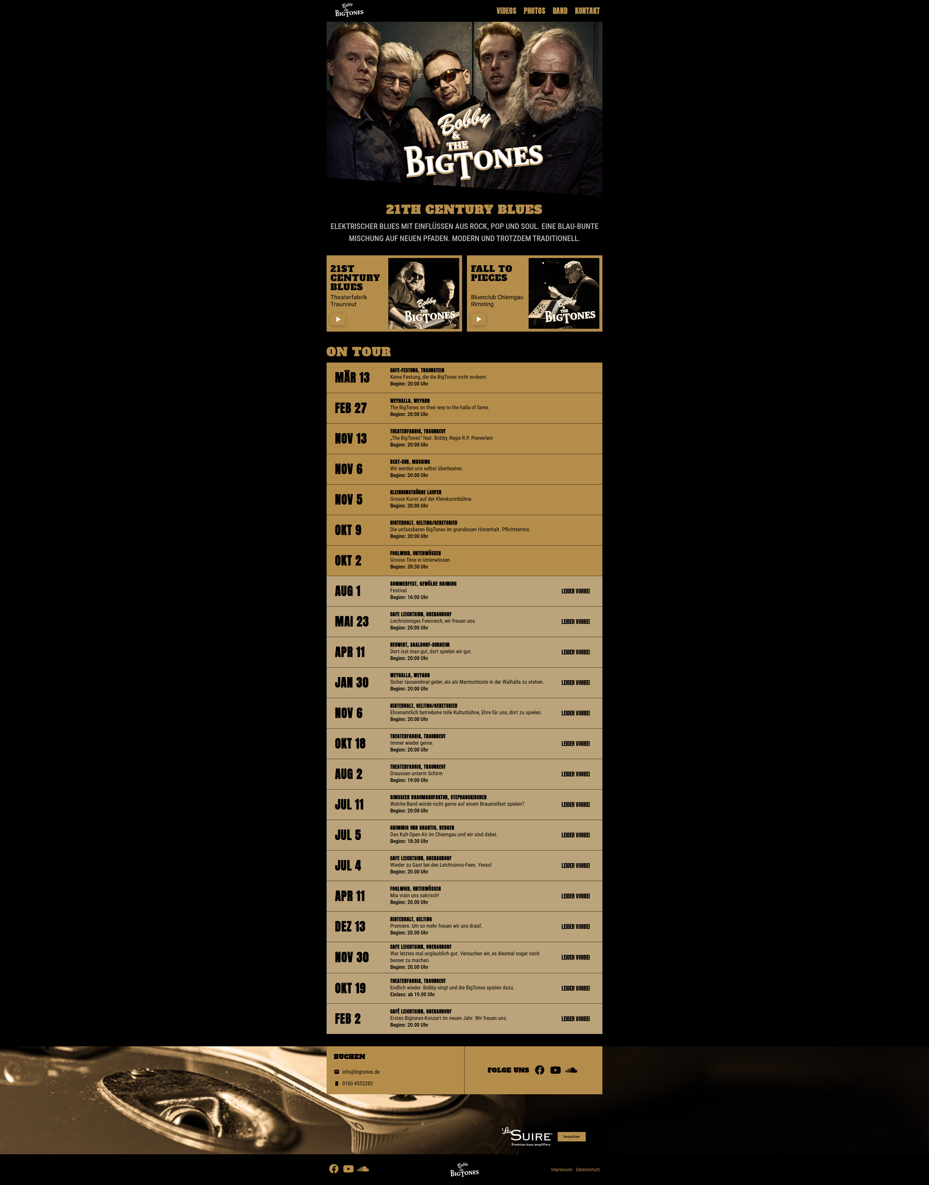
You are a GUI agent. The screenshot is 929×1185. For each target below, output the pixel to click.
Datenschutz (588, 1169)
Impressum (561, 1169)
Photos (535, 11)
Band (560, 11)
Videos (507, 11)
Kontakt (587, 11)
